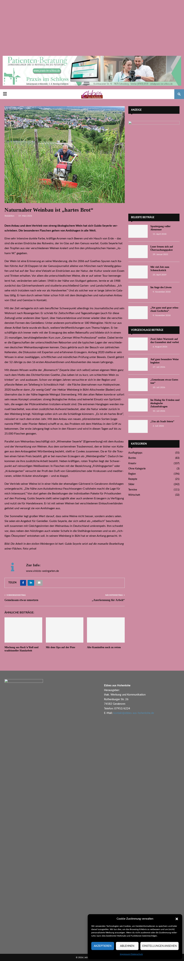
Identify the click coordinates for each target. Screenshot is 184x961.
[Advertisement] (92, 29)
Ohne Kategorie (137, 468)
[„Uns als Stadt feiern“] (138, 426)
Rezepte (132, 479)
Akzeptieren (102, 946)
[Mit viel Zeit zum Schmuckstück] (138, 271)
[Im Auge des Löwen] (138, 292)
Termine (132, 490)
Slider (131, 484)
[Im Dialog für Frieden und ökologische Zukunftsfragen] (138, 405)
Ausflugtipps (135, 453)
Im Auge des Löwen (161, 287)
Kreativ (132, 463)
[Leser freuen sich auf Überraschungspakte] (138, 251)
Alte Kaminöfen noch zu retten (104, 647)
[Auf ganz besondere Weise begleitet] (138, 364)
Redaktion (9, 216)
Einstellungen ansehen (159, 946)
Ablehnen (127, 946)
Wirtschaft (134, 495)
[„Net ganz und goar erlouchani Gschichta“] (138, 312)
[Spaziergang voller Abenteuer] (138, 231)
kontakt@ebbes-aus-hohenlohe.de (133, 713)
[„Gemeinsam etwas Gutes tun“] (138, 384)
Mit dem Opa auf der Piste (60, 647)
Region (132, 474)
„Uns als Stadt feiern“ (162, 421)
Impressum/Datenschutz (131, 954)
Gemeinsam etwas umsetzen (21, 600)
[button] (177, 919)
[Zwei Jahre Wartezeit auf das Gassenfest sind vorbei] (138, 343)
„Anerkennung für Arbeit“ (108, 600)
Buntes (132, 458)
